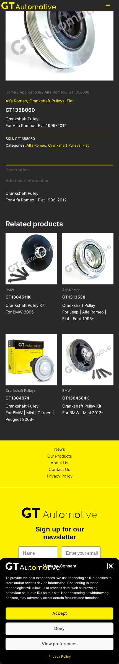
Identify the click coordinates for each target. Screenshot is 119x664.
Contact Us (59, 469)
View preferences (59, 643)
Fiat (70, 100)
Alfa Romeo (55, 92)
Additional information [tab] (28, 180)
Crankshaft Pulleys (46, 100)
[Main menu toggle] (107, 5)
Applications (30, 92)
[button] (110, 566)
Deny (59, 628)
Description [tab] (17, 169)
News (59, 449)
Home (11, 92)
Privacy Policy (59, 656)
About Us (59, 462)
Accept (59, 613)
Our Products (59, 456)
